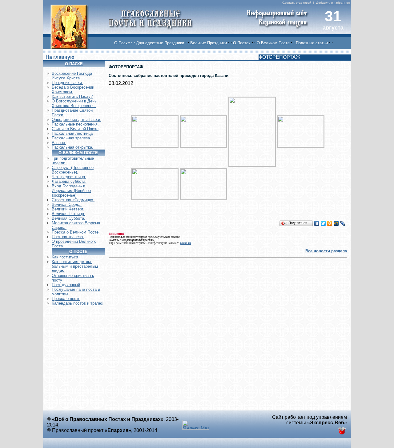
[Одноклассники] (330, 223)
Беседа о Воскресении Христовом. (73, 89)
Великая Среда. (67, 204)
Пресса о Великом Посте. (76, 232)
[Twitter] (323, 223)
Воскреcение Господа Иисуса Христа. (72, 75)
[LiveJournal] (343, 223)
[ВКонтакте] (317, 223)
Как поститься (65, 257)
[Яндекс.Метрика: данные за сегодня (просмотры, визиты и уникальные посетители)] (195, 425)
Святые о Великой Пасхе (75, 128)
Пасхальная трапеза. (71, 138)
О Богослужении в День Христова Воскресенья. (74, 103)
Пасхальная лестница (72, 133)
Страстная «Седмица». (73, 200)
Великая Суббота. (68, 218)
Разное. (59, 142)
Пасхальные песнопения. (75, 124)
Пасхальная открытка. (72, 147)
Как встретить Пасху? (72, 96)
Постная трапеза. (68, 236)
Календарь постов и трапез (77, 303)
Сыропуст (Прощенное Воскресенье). (73, 169)
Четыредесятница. (69, 176)
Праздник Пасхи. (67, 82)
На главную (60, 57)
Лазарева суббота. (69, 181)
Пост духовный (66, 284)
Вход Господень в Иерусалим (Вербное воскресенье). (71, 191)
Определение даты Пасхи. (76, 119)
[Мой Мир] (336, 223)
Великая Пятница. (68, 213)
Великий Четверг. (68, 209)
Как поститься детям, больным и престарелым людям (75, 266)
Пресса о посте (66, 298)
